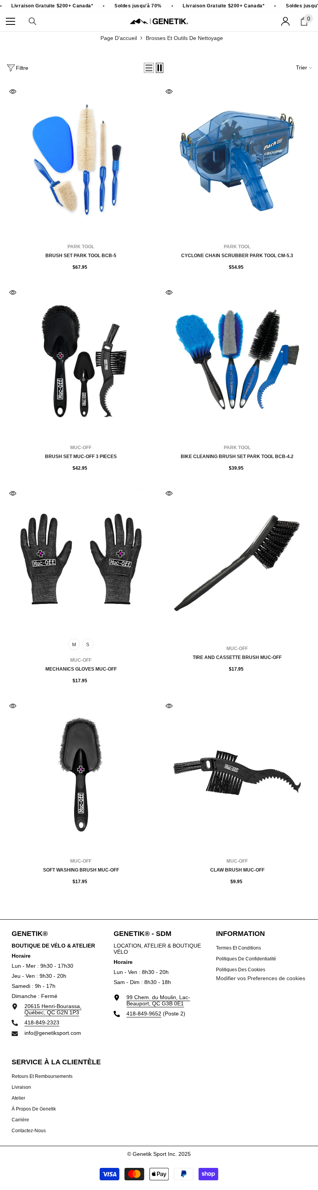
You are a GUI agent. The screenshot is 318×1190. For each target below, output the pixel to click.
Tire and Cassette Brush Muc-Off (237, 657)
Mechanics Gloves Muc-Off (81, 669)
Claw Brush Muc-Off (237, 870)
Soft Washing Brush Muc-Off (81, 870)
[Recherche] (32, 21)
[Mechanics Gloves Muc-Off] (81, 561)
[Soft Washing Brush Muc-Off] (81, 774)
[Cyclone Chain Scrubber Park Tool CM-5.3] (237, 160)
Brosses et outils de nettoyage (184, 38)
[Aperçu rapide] (13, 92)
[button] (149, 68)
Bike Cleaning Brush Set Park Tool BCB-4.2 (237, 456)
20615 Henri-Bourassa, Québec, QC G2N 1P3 (52, 1009)
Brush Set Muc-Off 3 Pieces (81, 456)
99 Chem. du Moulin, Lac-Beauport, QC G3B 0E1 (158, 1000)
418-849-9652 (143, 1013)
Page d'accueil (118, 38)
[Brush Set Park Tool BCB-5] (81, 160)
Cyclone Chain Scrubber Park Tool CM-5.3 (237, 255)
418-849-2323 (41, 1022)
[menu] (10, 21)
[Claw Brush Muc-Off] (237, 774)
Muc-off (81, 447)
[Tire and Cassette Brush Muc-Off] (237, 561)
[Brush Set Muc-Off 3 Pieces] (81, 360)
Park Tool (80, 246)
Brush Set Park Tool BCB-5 (80, 255)
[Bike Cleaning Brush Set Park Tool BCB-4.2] (237, 360)
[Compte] (285, 21)
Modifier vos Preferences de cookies (260, 978)
